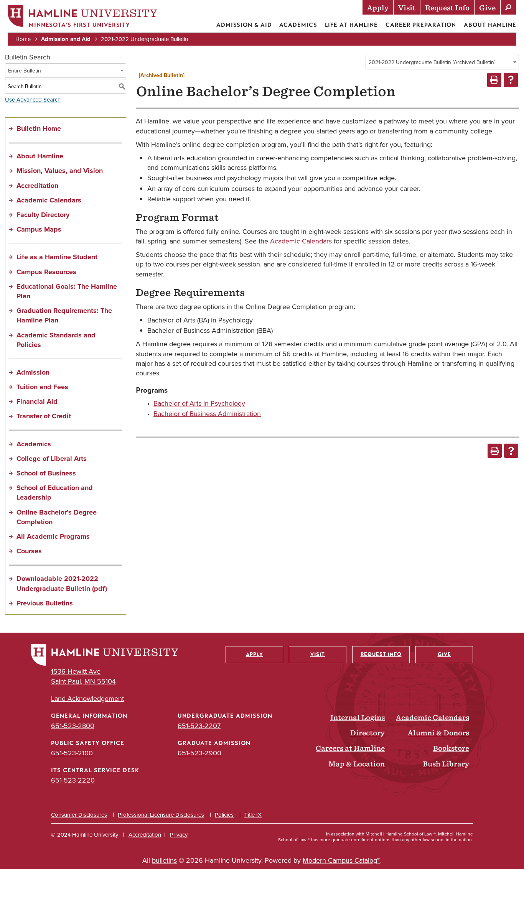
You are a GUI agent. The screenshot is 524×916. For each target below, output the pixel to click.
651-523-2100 (72, 753)
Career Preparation (421, 24)
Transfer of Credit (43, 416)
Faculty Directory (42, 215)
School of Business (46, 473)
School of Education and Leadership (54, 492)
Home (23, 39)
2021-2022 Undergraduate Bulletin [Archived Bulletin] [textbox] (432, 62)
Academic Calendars (48, 200)
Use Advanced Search (33, 99)
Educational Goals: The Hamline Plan (66, 291)
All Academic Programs (53, 536)
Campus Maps (38, 229)
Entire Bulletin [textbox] (24, 71)
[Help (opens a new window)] (511, 80)
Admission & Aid (244, 24)
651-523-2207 (199, 726)
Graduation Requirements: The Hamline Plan (64, 315)
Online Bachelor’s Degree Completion (56, 517)
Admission (32, 372)
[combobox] (442, 62)
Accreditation (37, 186)
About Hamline (490, 24)
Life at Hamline (351, 24)
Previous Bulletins (44, 603)
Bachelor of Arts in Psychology (199, 403)
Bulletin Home (38, 128)
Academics (298, 24)
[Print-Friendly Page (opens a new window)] (494, 80)
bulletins (164, 860)
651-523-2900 (199, 753)
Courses (29, 551)
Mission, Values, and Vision (59, 171)
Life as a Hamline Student (56, 257)
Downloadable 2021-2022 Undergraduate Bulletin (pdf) (61, 583)
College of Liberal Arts (51, 459)
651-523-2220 (73, 780)
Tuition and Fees (42, 387)
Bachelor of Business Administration (207, 414)
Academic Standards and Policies (56, 340)
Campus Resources (46, 272)
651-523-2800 (72, 726)
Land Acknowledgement (87, 699)
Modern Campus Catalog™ (341, 860)
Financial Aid (37, 401)
